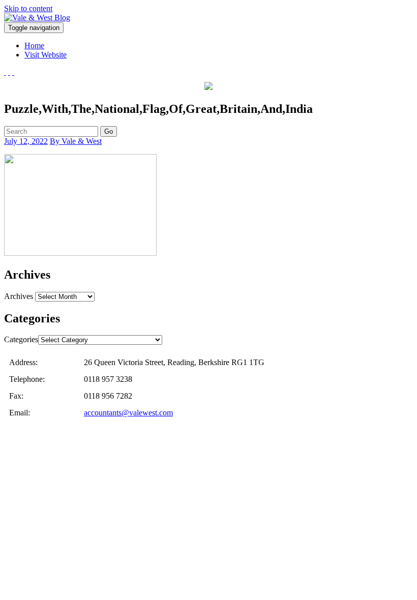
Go (108, 131)
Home (34, 45)
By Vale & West (76, 141)
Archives (18, 296)
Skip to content (28, 8)
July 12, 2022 (26, 141)
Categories (21, 339)
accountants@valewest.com (128, 412)
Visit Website (45, 54)
